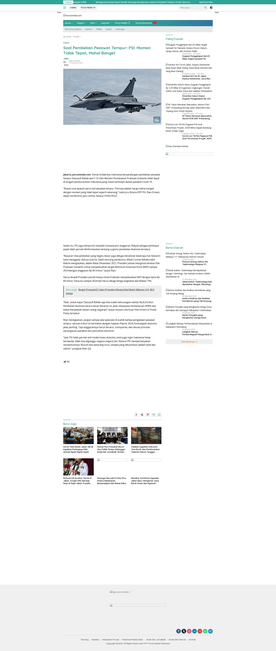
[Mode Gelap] (211, 7)
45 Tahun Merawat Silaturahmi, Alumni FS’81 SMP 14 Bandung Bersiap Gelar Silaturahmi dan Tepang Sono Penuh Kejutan (197, 117)
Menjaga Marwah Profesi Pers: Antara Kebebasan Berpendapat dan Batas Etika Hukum (111, 481)
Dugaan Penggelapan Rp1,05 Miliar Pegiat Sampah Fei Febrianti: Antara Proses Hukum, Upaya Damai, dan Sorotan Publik (196, 57)
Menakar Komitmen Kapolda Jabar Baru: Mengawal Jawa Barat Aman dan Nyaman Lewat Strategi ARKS (145, 481)
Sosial (108, 29)
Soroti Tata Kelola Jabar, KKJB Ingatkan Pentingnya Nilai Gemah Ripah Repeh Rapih (78, 449)
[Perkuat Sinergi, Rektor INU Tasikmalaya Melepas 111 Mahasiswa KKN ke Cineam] (189, 255)
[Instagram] (189, 631)
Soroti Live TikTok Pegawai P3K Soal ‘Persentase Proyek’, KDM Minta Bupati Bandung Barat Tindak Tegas (197, 137)
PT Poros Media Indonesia (157, 643)
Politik (99, 29)
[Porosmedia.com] (72, 15)
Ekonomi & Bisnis (73, 29)
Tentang (85, 639)
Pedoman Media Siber (132, 639)
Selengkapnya (188, 341)
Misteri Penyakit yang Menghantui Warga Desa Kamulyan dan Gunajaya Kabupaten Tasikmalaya (194, 316)
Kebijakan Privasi (110, 639)
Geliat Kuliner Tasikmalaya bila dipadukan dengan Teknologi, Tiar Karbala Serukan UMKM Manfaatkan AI (197, 283)
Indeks (73, 7)
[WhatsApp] (205, 631)
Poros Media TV (88, 7)
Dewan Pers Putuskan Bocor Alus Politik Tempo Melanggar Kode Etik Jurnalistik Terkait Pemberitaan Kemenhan (111, 449)
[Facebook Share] (136, 415)
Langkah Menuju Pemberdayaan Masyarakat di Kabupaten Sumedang (197, 333)
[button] (205, 7)
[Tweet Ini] (142, 415)
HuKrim (88, 29)
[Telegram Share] (153, 415)
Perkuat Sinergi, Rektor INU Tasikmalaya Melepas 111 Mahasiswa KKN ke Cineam (195, 263)
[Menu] (65, 7)
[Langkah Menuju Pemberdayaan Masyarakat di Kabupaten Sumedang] (189, 325)
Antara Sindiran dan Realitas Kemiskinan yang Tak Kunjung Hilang (196, 299)
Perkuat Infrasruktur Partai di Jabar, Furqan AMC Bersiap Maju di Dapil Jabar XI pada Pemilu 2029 (77, 481)
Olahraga (120, 29)
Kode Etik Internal (177, 639)
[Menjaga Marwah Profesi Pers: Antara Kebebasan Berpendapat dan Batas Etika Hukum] (112, 466)
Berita (68, 23)
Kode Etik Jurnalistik (156, 639)
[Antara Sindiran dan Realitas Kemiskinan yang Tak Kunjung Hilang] (189, 292)
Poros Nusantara (144, 23)
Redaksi (95, 639)
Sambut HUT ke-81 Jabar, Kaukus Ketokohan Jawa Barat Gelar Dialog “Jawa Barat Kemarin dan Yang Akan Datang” (197, 77)
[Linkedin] (194, 631)
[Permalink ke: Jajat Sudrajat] (66, 61)
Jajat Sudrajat (74, 61)
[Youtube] (200, 631)
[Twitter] (184, 631)
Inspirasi (105, 23)
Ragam (80, 23)
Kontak (192, 639)
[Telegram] (210, 631)
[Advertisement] (50, 54)
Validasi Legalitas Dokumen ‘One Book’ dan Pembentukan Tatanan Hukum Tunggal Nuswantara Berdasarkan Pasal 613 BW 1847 (145, 449)
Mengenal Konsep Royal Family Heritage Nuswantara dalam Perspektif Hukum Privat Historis (115, 2)
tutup (59, 12)
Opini (92, 23)
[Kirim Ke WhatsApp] (159, 415)
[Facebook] (178, 631)
